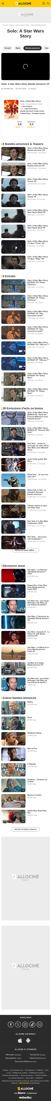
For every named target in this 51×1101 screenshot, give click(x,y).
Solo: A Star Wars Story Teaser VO (37, 180)
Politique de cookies (20, 1073)
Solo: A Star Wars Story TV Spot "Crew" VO (37, 242)
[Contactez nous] (40, 1024)
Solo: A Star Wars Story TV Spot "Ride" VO (37, 258)
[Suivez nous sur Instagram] (25, 1024)
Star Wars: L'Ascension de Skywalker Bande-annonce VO (38, 618)
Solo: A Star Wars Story (38, 25)
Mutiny (30, 702)
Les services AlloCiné (16, 1078)
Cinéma (11, 25)
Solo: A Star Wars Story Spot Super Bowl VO (37, 211)
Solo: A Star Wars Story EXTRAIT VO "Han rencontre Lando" (37, 313)
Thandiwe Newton (38, 113)
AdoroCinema (35, 1058)
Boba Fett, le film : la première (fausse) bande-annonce (36, 492)
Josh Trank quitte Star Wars (37, 460)
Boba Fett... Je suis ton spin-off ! (37, 475)
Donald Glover (25, 113)
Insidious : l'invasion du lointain (37, 780)
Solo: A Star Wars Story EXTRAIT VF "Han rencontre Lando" (37, 329)
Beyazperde (10, 1058)
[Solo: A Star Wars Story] (11, 109)
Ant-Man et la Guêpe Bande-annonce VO (35, 664)
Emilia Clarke (39, 111)
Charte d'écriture (41, 1075)
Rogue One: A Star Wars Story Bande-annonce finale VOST (37, 587)
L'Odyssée (31, 764)
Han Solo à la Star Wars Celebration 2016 (37, 522)
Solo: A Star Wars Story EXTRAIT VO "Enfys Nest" (37, 375)
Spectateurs (31, 121)
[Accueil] (23, 3)
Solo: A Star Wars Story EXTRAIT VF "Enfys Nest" (37, 391)
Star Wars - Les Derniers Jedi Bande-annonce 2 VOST (37, 572)
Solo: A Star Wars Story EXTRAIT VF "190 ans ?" (38, 359)
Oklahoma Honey (34, 733)
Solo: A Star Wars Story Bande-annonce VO (37, 149)
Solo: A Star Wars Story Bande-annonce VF (37, 165)
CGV (9, 1073)
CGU (47, 1070)
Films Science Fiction (22, 25)
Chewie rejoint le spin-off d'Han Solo (37, 507)
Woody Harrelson (26, 111)
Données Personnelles (10, 1075)
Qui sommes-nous (16, 1070)
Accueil (5, 25)
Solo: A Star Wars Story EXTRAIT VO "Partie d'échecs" (37, 282)
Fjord (29, 717)
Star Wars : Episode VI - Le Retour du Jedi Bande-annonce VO (38, 634)
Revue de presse (27, 1075)
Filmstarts (10, 1055)
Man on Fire (32, 748)
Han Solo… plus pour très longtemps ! (37, 538)
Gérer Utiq (29, 1078)
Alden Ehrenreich (30, 109)
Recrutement (30, 1070)
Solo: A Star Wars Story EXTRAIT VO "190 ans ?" (38, 343)
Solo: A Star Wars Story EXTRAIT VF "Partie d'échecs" (37, 298)
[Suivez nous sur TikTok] (32, 1024)
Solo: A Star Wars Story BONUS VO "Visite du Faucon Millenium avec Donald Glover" (37, 415)
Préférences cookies (36, 1073)
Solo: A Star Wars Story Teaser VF (37, 196)
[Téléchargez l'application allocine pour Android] (29, 1040)
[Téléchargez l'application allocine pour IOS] (21, 1040)
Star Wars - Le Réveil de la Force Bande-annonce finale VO (38, 649)
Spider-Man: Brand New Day (37, 812)
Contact (5, 1070)
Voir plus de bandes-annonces (25, 829)
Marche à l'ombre (34, 795)
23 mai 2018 (30, 104)
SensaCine (34, 1055)
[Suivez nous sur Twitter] (18, 1024)
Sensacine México (22, 1061)
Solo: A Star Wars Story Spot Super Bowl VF (37, 227)
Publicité (40, 1070)
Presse (19, 121)
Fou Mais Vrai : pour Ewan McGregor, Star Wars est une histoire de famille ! (38, 603)
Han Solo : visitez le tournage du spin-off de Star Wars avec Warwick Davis (38, 446)
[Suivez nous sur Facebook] (11, 1024)
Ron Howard (27, 106)
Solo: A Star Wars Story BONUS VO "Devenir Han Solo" (38, 430)
